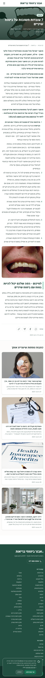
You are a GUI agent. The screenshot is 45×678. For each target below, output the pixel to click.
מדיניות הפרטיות (30, 667)
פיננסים (40, 632)
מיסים (41, 607)
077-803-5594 (34, 561)
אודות (41, 644)
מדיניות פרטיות (38, 650)
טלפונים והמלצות (16, 591)
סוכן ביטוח (40, 613)
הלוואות (40, 582)
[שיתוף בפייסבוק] (30, 329)
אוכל (20, 573)
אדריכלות (40, 573)
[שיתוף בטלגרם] (24, 329)
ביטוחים (19, 576)
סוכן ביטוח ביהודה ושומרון (14, 616)
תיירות (41, 635)
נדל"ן (20, 610)
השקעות (19, 582)
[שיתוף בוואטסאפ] (36, 329)
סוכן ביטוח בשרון (16, 622)
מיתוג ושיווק (18, 607)
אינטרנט (40, 576)
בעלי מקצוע (39, 579)
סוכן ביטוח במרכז (16, 619)
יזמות (41, 594)
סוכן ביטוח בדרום (16, 613)
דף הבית (40, 45)
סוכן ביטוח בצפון (38, 622)
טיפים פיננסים (39, 588)
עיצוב (20, 625)
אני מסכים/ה (30, 672)
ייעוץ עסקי (18, 594)
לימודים (40, 604)
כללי (20, 597)
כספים (20, 601)
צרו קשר (40, 647)
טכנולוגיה (19, 588)
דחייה (19, 672)
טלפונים (40, 591)
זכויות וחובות (39, 585)
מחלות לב (19, 604)
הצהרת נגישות (38, 656)
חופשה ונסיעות (17, 585)
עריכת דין (19, 628)
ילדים (41, 597)
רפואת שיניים (17, 632)
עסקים (41, 628)
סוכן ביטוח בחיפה (38, 616)
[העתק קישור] (18, 329)
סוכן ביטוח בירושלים (37, 619)
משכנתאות (39, 610)
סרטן (41, 625)
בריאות (40, 15)
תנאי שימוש (39, 653)
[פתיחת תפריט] (4, 3)
